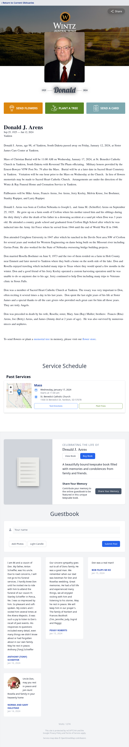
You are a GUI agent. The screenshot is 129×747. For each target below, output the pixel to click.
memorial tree (42, 339)
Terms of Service (73, 733)
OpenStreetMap (68, 738)
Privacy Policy (56, 733)
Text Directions (55, 406)
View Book (70, 455)
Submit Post (111, 543)
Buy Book (88, 455)
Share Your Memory (108, 491)
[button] (19, 392)
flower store (89, 339)
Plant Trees (101, 406)
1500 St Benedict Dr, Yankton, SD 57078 (60, 399)
